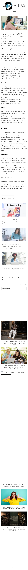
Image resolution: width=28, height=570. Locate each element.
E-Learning (8, 193)
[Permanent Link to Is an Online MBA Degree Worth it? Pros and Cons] (14, 253)
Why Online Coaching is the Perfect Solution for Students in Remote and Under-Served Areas (12, 246)
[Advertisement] (14, 305)
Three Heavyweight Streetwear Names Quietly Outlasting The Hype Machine (14, 508)
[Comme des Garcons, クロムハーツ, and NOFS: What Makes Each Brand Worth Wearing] (14, 339)
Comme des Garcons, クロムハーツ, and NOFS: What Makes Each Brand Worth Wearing (14, 343)
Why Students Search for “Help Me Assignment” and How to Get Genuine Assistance (12, 222)
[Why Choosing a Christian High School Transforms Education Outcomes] (14, 374)
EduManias (14, 5)
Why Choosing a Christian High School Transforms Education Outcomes (14, 485)
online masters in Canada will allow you (12, 68)
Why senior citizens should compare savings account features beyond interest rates (14, 367)
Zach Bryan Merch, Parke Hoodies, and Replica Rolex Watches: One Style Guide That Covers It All (14, 529)
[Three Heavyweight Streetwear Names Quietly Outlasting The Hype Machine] (14, 505)
